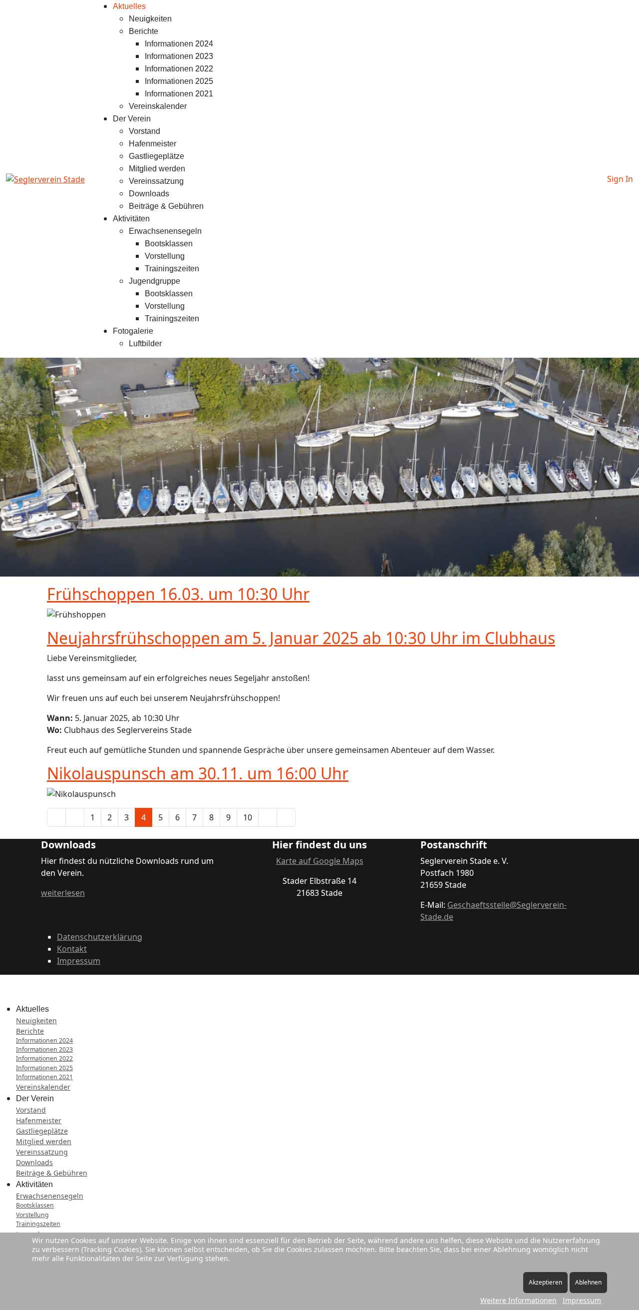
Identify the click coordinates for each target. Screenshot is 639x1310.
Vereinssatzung (156, 181)
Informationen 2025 (179, 81)
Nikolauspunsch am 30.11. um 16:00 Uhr (197, 773)
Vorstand (144, 131)
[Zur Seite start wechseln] (56, 817)
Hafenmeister (152, 143)
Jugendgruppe (154, 281)
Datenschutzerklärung (99, 936)
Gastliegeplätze (156, 156)
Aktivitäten (131, 218)
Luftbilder (145, 343)
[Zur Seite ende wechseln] (286, 817)
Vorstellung (165, 256)
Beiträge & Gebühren (166, 206)
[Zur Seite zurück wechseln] (74, 817)
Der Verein (132, 118)
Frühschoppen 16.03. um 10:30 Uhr (178, 594)
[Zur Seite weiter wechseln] (267, 817)
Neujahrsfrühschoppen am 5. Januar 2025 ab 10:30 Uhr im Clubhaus (301, 638)
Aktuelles (129, 6)
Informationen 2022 (179, 68)
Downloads (149, 193)
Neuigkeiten (150, 18)
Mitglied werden (157, 168)
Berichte (143, 31)
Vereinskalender (158, 106)
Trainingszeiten (172, 268)
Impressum (78, 960)
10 (247, 817)
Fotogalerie (133, 331)
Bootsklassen (169, 243)
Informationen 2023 (179, 56)
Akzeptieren (545, 1282)
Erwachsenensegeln (165, 231)
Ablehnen (588, 1282)
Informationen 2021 (179, 93)
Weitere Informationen (518, 1300)
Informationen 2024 (179, 43)
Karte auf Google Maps (319, 860)
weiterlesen (63, 892)
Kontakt (72, 948)
